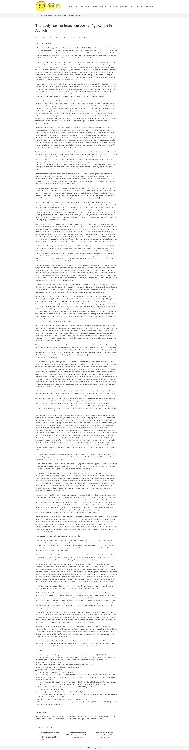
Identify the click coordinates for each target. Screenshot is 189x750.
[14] (90, 469)
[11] (58, 304)
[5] (90, 207)
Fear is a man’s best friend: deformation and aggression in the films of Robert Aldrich (48, 735)
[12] (101, 418)
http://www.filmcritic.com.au (95, 719)
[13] (64, 425)
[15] (113, 483)
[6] (97, 215)
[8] (102, 253)
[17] (98, 543)
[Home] (36, 15)
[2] (111, 188)
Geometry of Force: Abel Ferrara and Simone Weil (104, 734)
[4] (99, 198)
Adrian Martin (43, 37)
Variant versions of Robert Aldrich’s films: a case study (76, 734)
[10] (44, 287)
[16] (62, 490)
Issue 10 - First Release (79, 37)
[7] (59, 236)
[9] (40, 258)
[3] (50, 193)
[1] (47, 123)
